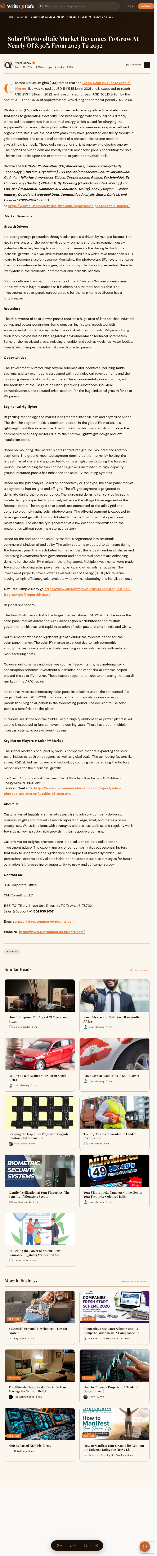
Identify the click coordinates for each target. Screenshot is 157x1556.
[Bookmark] (85, 1545)
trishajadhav (23, 62)
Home (10, 17)
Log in (130, 6)
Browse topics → (140, 970)
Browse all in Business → (136, 1281)
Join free (146, 6)
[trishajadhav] (8, 64)
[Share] (97, 1545)
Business (22, 17)
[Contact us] (145, 1546)
